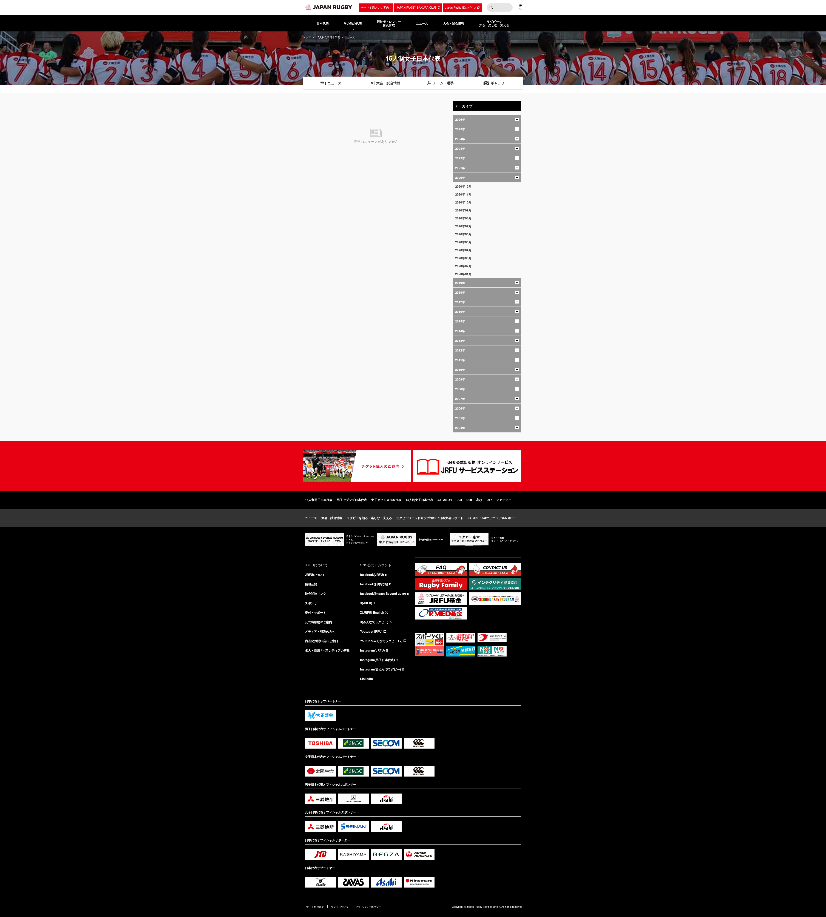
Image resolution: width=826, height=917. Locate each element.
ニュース (311, 518)
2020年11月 (463, 194)
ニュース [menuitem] (422, 23)
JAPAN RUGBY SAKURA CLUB (416, 7)
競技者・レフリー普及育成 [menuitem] (389, 23)
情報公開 (311, 584)
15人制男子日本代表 (319, 500)
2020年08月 (463, 218)
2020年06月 (463, 234)
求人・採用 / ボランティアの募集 (327, 650)
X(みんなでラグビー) (374, 622)
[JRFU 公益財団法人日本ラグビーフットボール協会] (328, 7)
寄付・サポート (315, 612)
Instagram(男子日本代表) (377, 660)
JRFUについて (315, 574)
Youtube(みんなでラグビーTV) (381, 641)
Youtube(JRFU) (371, 631)
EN (520, 9)
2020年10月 (463, 202)
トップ (307, 37)
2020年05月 (463, 242)
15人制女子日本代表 (328, 37)
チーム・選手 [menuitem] (443, 82)
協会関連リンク (315, 593)
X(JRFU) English (372, 612)
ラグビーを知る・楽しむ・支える (369, 518)
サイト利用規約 (315, 906)
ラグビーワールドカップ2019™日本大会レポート (429, 518)
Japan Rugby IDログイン (460, 7)
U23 (459, 500)
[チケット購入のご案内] (357, 466)
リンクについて (340, 906)
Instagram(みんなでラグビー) (380, 669)
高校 (479, 500)
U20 (469, 500)
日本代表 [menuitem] (323, 23)
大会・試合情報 (331, 518)
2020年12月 (463, 186)
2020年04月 (463, 250)
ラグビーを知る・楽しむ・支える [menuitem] (494, 23)
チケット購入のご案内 (375, 7)
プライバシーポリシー (368, 906)
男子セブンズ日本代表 (352, 500)
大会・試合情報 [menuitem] (453, 23)
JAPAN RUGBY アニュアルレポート (492, 518)
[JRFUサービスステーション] (467, 466)
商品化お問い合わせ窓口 (321, 641)
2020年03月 (463, 258)
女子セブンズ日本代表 (386, 500)
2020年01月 (463, 274)
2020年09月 (463, 210)
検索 (491, 7)
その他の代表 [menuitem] (353, 23)
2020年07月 (463, 226)
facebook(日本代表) (374, 584)
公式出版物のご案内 (318, 622)
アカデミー (504, 500)
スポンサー (312, 603)
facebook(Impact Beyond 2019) (383, 593)
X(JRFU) (366, 603)
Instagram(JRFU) (372, 650)
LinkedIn (366, 679)
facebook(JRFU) (372, 574)
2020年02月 (463, 266)
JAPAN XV (445, 500)
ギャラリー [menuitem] (499, 82)
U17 (489, 500)
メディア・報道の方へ (320, 631)
